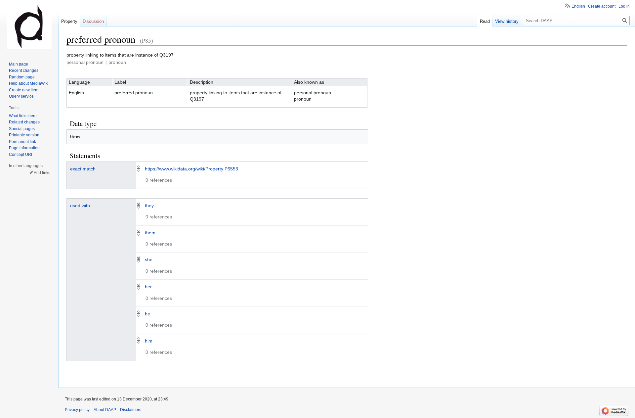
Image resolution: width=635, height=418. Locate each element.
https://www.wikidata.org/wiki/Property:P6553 (191, 168)
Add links (42, 172)
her (148, 286)
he (147, 313)
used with (80, 205)
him (148, 341)
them (150, 232)
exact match (83, 168)
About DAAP (105, 409)
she (148, 259)
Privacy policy (77, 409)
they (149, 205)
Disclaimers (130, 409)
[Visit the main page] (29, 26)
